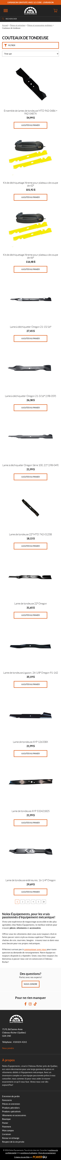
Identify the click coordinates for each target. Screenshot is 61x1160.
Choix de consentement (47, 1153)
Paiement (6, 1126)
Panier (5, 1123)
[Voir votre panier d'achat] (55, 10)
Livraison (6, 1134)
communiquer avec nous (35, 949)
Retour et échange (10, 1138)
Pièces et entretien (17, 25)
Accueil (5, 25)
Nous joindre (30, 984)
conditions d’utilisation (28, 1153)
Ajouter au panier (30, 125)
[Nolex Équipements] (30, 10)
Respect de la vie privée (13, 1142)
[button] (5, 10)
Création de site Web (22, 1157)
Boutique (6, 1119)
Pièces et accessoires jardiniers (39, 25)
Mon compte (8, 1130)
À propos (8, 1060)
